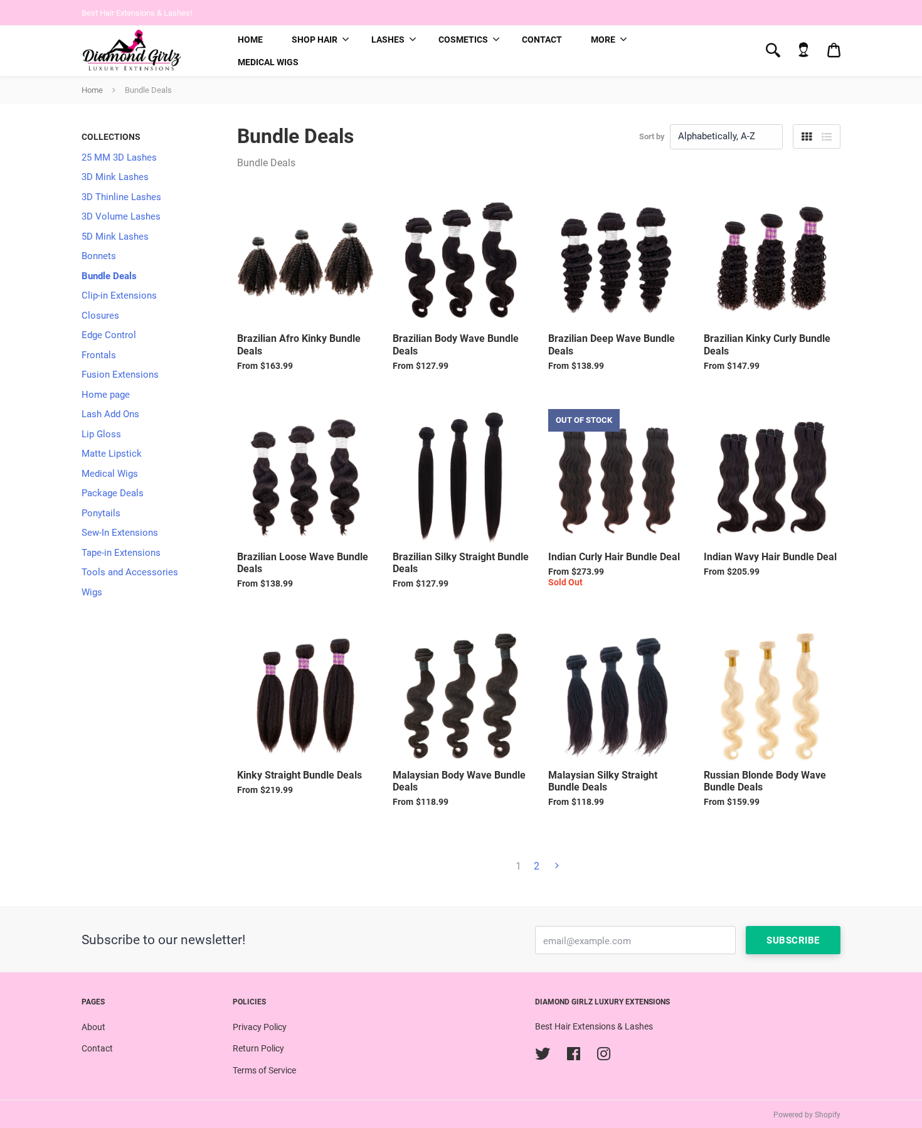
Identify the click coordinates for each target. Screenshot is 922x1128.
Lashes (388, 40)
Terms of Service (264, 1070)
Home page (106, 394)
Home (250, 40)
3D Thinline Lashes (121, 197)
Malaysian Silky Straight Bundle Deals (602, 781)
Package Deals (113, 493)
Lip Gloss (101, 434)
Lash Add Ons (110, 414)
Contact (542, 40)
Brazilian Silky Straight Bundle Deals (461, 563)
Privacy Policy (260, 1027)
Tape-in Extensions (121, 552)
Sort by (652, 136)
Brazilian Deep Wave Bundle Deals (611, 344)
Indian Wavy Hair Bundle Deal (770, 557)
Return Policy (258, 1048)
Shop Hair (314, 40)
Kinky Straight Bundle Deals (299, 775)
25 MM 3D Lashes (119, 157)
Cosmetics (463, 40)
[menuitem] (250, 39)
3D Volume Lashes (121, 216)
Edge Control (109, 335)
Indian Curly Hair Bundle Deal (614, 557)
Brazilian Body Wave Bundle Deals (456, 344)
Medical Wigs (268, 62)
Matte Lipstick (112, 453)
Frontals (99, 355)
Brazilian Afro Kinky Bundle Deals (299, 344)
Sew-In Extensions (120, 532)
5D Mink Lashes (115, 236)
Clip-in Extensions (119, 295)
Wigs (92, 592)
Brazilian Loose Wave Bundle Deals (302, 563)
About (93, 1027)
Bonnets (99, 256)
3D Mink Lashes (115, 177)
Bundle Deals (109, 276)
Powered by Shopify (806, 1114)
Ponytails (101, 513)
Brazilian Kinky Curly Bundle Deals (767, 344)
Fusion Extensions (120, 374)
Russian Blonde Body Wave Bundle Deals (765, 781)
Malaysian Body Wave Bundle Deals (459, 781)
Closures (100, 315)
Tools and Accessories (130, 572)
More (603, 40)
